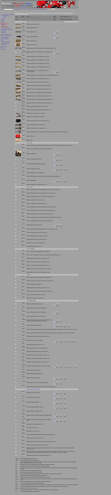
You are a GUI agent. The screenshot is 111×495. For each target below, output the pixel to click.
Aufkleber (3, 25)
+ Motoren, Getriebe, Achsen (5, 35)
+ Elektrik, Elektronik (4, 37)
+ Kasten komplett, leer (4, 38)
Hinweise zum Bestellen (4, 15)
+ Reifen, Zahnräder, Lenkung (5, 34)
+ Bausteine (2, 19)
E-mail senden (3, 49)
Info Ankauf (29, 9)
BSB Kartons (3, 30)
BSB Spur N (3, 32)
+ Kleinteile (2, 22)
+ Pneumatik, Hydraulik (4, 43)
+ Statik (1, 40)
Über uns (34, 9)
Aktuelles (24, 9)
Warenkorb (4, 17)
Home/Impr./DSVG (18, 9)
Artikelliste (42, 9)
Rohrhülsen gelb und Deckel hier (33, 389)
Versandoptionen (3, 46)
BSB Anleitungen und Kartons (6, 29)
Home (1, 47)
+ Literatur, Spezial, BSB (4, 41)
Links (45, 9)
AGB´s (38, 9)
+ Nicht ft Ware (3, 44)
